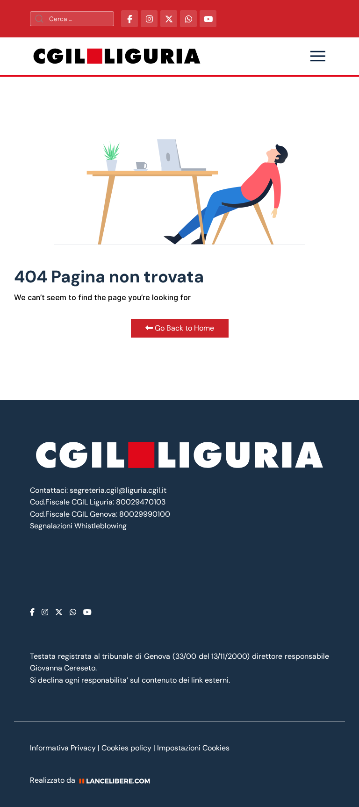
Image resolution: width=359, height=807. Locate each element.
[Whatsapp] (73, 612)
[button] (318, 56)
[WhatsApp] (188, 18)
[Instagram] (45, 612)
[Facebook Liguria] (129, 18)
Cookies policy (126, 748)
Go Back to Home (183, 328)
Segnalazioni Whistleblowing (78, 526)
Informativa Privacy (64, 748)
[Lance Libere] (118, 780)
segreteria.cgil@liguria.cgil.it (118, 490)
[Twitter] (59, 612)
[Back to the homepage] (117, 56)
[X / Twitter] (168, 18)
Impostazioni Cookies (193, 748)
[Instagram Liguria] (149, 18)
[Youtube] (87, 612)
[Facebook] (32, 612)
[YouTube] (208, 18)
